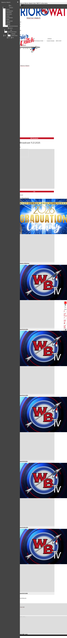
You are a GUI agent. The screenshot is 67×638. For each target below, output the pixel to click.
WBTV (57, 40)
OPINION (50, 38)
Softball (7, 19)
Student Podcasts (50, 40)
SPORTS (11, 7)
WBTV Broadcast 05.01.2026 (20, 593)
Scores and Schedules (13, 26)
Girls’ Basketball (9, 17)
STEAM (41, 40)
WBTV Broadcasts (34, 138)
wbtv (34, 191)
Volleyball (8, 22)
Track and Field (9, 21)
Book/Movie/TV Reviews (13, 31)
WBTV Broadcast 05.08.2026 (20, 527)
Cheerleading (9, 12)
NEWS (11, 5)
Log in (26, 634)
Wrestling (8, 24)
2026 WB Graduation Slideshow (21, 263)
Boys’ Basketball (9, 10)
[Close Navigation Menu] (17, 2)
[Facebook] (20, 611)
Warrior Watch (5, 2)
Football (8, 15)
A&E (11, 30)
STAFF (60, 40)
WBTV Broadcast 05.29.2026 (20, 329)
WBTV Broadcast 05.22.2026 (20, 395)
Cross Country (9, 14)
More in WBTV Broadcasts (21, 198)
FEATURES (11, 28)
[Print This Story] (65, 329)
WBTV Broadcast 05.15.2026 (20, 461)
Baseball (8, 9)
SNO (23, 634)
